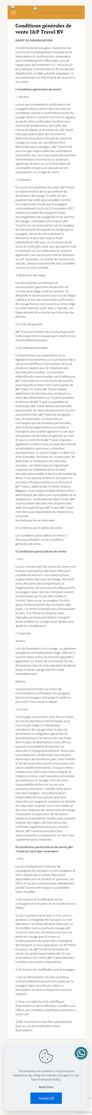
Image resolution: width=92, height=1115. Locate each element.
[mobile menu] (13, 12)
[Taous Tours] (57, 12)
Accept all (46, 1098)
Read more (46, 1087)
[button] (81, 1053)
